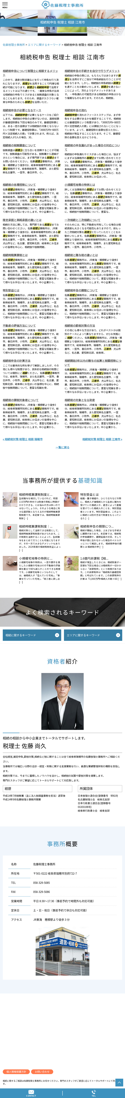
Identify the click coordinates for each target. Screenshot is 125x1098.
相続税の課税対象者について (21, 400)
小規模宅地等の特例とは (80, 185)
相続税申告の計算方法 (16, 361)
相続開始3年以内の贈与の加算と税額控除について (93, 363)
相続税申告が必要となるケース (22, 110)
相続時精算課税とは (15, 255)
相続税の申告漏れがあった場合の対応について (92, 147)
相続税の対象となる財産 (80, 400)
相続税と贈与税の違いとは (81, 255)
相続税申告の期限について (81, 290)
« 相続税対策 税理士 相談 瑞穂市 (23, 439)
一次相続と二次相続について (82, 220)
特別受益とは (11, 290)
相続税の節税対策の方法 (80, 325)
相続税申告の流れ (76, 110)
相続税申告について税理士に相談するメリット (30, 73)
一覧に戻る (62, 447)
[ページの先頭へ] (119, 1082)
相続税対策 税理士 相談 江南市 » (102, 439)
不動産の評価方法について (19, 325)
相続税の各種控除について (19, 185)
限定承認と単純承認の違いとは (22, 220)
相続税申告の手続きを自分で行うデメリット (92, 71)
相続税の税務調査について (19, 145)
